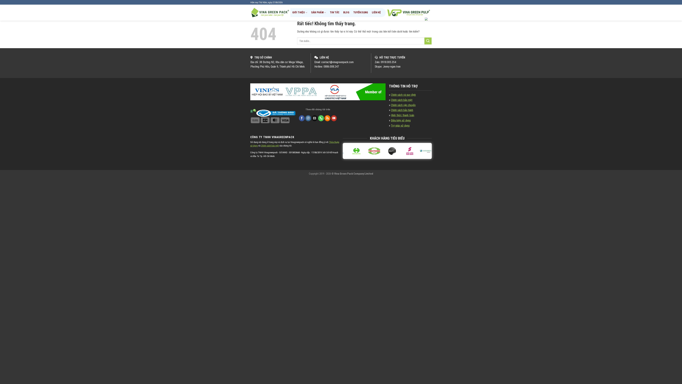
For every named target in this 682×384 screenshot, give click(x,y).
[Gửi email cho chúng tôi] (315, 118)
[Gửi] (428, 41)
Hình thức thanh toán (402, 115)
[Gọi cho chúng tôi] (321, 118)
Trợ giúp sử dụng (400, 125)
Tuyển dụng (360, 12)
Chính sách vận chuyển (403, 105)
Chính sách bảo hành (402, 110)
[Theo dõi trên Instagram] (308, 118)
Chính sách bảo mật (401, 100)
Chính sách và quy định (403, 95)
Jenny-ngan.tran (391, 66)
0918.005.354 (388, 62)
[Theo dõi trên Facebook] (302, 118)
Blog (346, 12)
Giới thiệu (298, 12)
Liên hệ (376, 12)
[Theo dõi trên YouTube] (334, 118)
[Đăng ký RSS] (327, 118)
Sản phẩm (317, 12)
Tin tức (334, 12)
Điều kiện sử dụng (401, 120)
